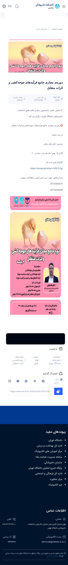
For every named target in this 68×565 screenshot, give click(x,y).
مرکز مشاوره (56, 479)
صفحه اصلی (57, 28)
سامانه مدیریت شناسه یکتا (49, 457)
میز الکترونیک (55, 485)
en (9, 6)
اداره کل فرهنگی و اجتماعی (48, 474)
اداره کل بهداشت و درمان (49, 446)
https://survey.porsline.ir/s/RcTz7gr (46, 168)
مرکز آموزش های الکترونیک (48, 451)
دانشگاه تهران (55, 440)
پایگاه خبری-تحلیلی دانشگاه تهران (45, 468)
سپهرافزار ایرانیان (53, 556)
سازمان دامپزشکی (53, 463)
